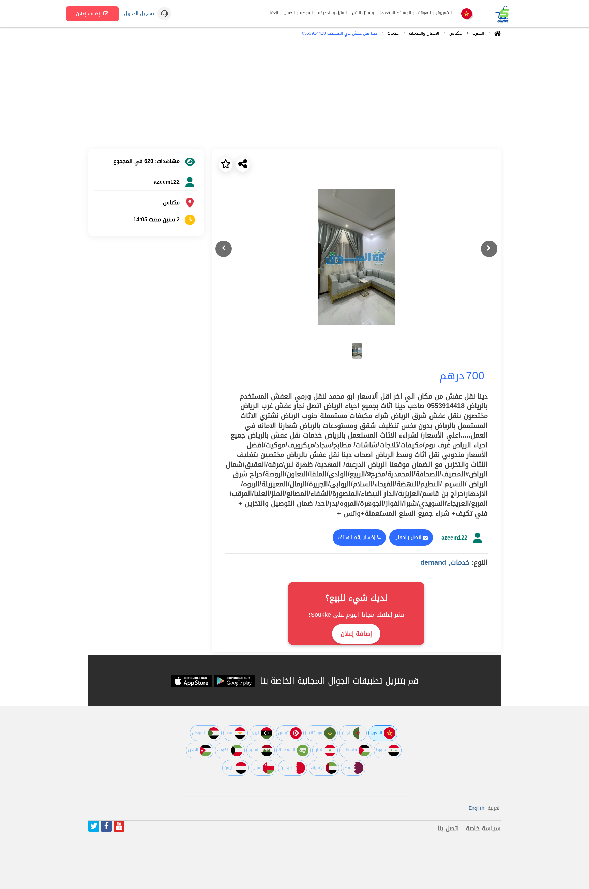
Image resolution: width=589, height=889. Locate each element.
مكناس (455, 33)
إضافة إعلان (89, 13)
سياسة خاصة (483, 828)
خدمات (393, 33)
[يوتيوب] (119, 826)
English (476, 808)
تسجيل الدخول (139, 13)
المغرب (478, 33)
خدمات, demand (445, 562)
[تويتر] (93, 826)
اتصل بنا (448, 828)
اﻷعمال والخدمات (424, 33)
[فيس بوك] (106, 826)
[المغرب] (466, 14)
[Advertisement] (294, 94)
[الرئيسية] (497, 35)
